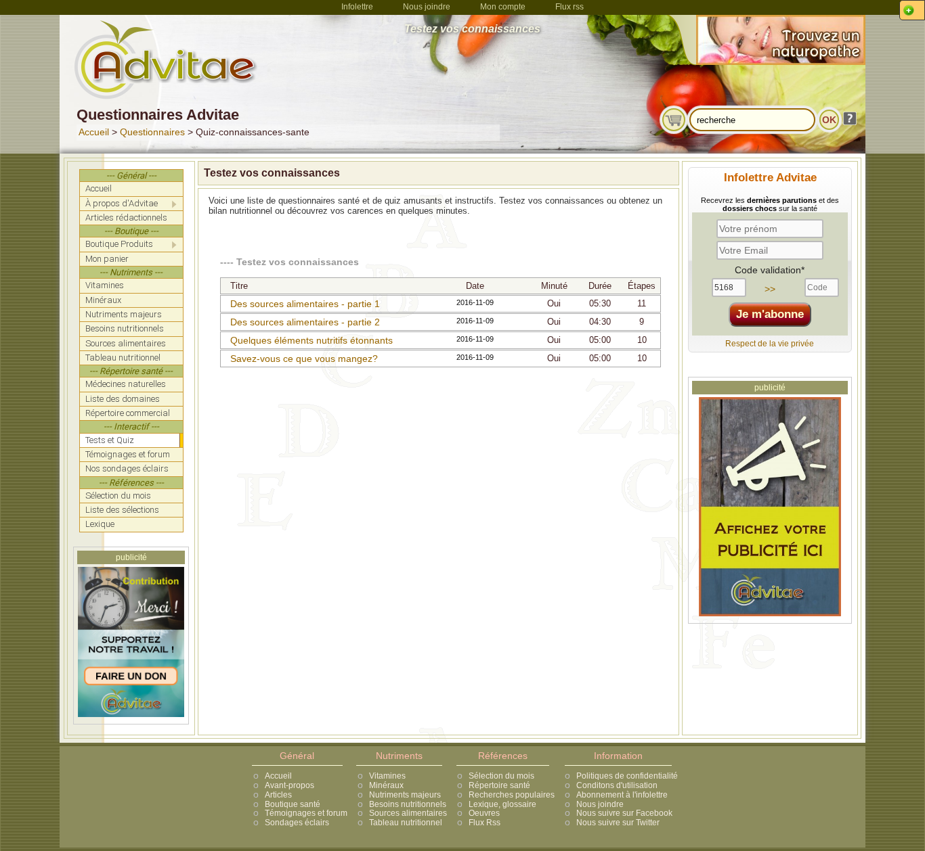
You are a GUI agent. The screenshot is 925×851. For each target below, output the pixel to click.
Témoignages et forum (306, 813)
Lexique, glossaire (502, 804)
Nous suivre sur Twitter (618, 822)
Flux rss (569, 7)
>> (770, 288)
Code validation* (769, 269)
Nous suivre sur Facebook (624, 813)
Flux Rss (484, 822)
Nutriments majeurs (405, 795)
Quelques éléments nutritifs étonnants (311, 340)
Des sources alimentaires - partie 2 (305, 322)
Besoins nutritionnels (407, 804)
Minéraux (386, 785)
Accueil (94, 132)
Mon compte (502, 7)
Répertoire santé (499, 785)
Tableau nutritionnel (405, 822)
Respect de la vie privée (769, 343)
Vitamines (387, 776)
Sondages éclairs (297, 822)
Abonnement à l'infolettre (622, 795)
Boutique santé (292, 804)
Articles (278, 795)
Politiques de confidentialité (627, 776)
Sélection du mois (501, 776)
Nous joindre (426, 7)
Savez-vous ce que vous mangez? (304, 358)
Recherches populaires (512, 795)
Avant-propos (289, 785)
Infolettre (357, 7)
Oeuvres (484, 813)
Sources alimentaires (408, 813)
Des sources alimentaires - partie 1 (305, 303)
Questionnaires (152, 132)
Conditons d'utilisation (617, 785)
